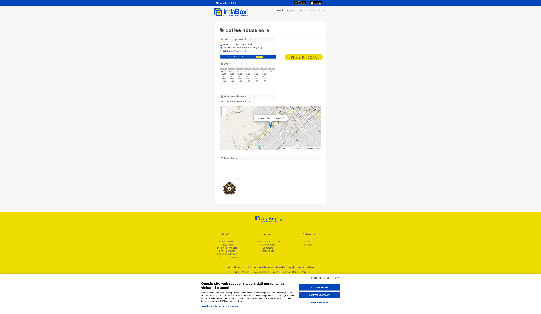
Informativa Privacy (227, 253)
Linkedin (308, 244)
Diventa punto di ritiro (268, 241)
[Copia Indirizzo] (261, 48)
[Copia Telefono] (245, 51)
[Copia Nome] (251, 44)
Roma (255, 271)
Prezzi (322, 10)
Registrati (291, 10)
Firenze (275, 271)
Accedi (280, 10)
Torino (236, 271)
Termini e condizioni (227, 247)
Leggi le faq (227, 244)
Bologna (264, 271)
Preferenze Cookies (227, 257)
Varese (305, 271)
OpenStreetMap (297, 148)
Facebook (308, 241)
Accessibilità (268, 250)
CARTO (317, 148)
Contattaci (268, 247)
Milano (245, 271)
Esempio (259, 57)
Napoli (295, 271)
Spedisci (312, 10)
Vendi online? (268, 244)
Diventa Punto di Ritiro (227, 3)
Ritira (302, 10)
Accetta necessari (319, 295)
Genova (286, 271)
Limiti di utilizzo (227, 250)
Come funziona (227, 241)
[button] (270, 125)
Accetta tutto (319, 287)
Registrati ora (304, 57)
